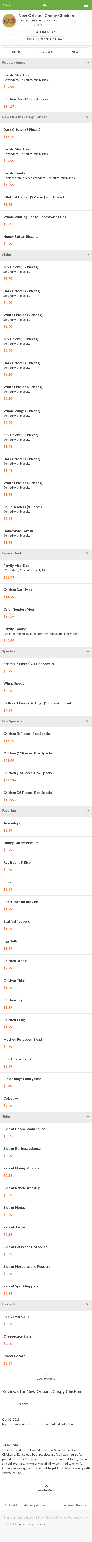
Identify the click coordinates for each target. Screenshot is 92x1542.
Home (8, 1517)
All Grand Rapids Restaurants (64, 1517)
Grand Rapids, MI (28, 1517)
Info (74, 51)
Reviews (46, 51)
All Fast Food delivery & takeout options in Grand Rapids (45, 1505)
